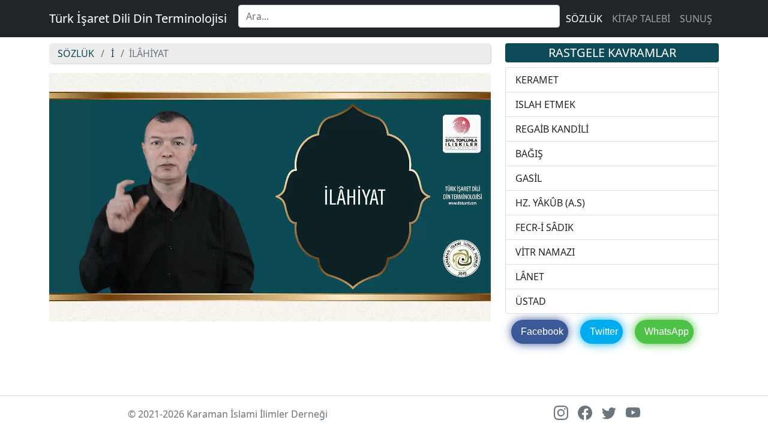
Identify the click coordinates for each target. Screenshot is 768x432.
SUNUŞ (696, 18)
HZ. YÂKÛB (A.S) (550, 202)
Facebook (542, 331)
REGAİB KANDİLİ (552, 129)
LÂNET (529, 276)
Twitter (604, 331)
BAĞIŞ (529, 153)
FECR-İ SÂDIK (544, 227)
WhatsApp (666, 331)
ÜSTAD (530, 301)
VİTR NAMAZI (545, 252)
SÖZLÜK (584, 18)
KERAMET (537, 79)
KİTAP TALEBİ (641, 18)
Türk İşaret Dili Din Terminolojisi (138, 18)
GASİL (528, 178)
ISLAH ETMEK (545, 104)
